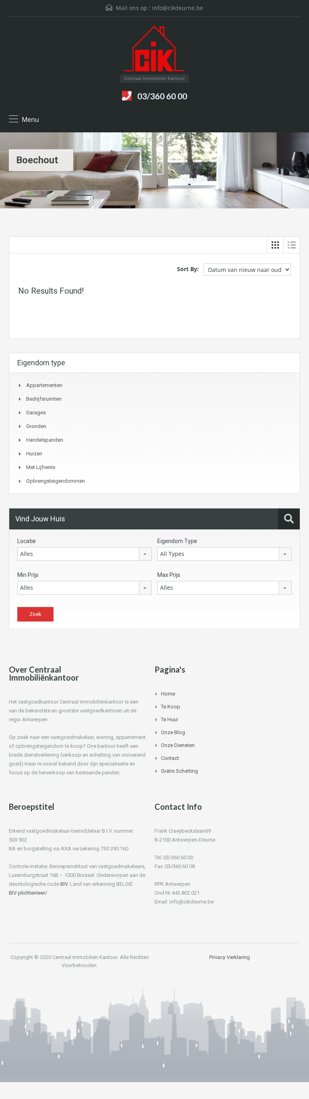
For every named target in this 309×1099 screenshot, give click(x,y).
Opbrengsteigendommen (55, 481)
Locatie (26, 541)
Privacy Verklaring (229, 957)
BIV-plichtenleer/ (28, 893)
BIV (64, 884)
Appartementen (44, 385)
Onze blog (173, 732)
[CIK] (154, 48)
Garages (36, 413)
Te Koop (170, 707)
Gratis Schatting (179, 771)
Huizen (34, 454)
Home (168, 694)
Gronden (36, 426)
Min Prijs (28, 575)
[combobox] (84, 554)
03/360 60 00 (162, 96)
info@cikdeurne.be (177, 8)
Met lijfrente (40, 467)
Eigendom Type (177, 541)
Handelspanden (44, 440)
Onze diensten (178, 745)
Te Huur (169, 719)
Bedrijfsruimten (44, 399)
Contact (170, 758)
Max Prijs (168, 575)
